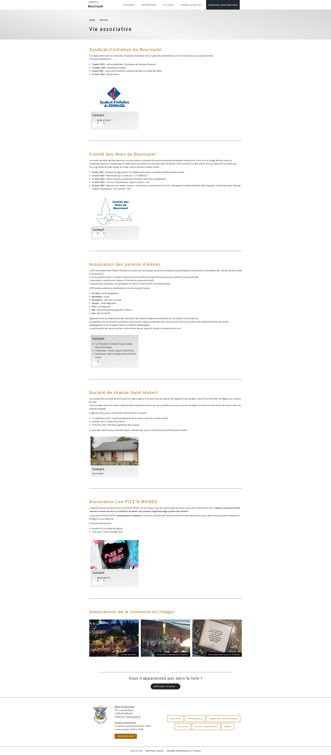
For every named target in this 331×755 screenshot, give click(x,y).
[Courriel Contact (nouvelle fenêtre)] (101, 125)
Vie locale (104, 20)
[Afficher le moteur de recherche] (242, 5)
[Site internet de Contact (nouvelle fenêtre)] (95, 125)
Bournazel (95, 4)
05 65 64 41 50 (133, 716)
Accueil (92, 20)
